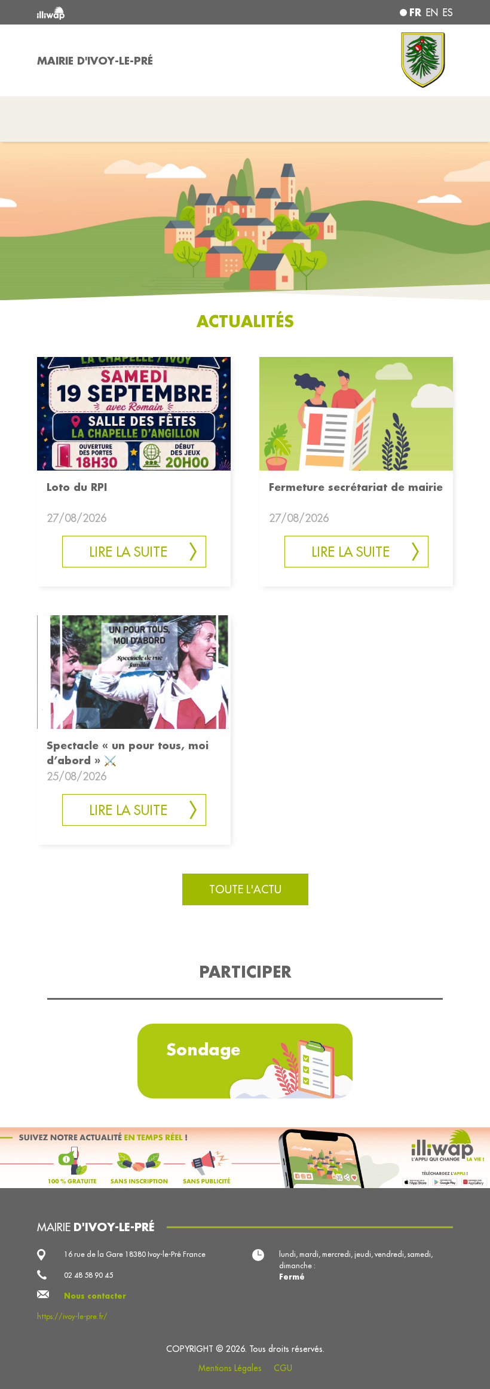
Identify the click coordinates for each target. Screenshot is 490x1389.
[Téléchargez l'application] (245, 1157)
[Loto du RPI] (134, 413)
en (432, 13)
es (448, 13)
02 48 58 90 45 (88, 1275)
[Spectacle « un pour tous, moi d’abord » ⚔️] (134, 671)
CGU (283, 1368)
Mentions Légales (230, 1368)
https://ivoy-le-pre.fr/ (72, 1316)
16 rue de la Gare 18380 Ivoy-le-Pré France (135, 1254)
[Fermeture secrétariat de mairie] (356, 413)
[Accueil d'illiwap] (119, 12)
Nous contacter (95, 1296)
